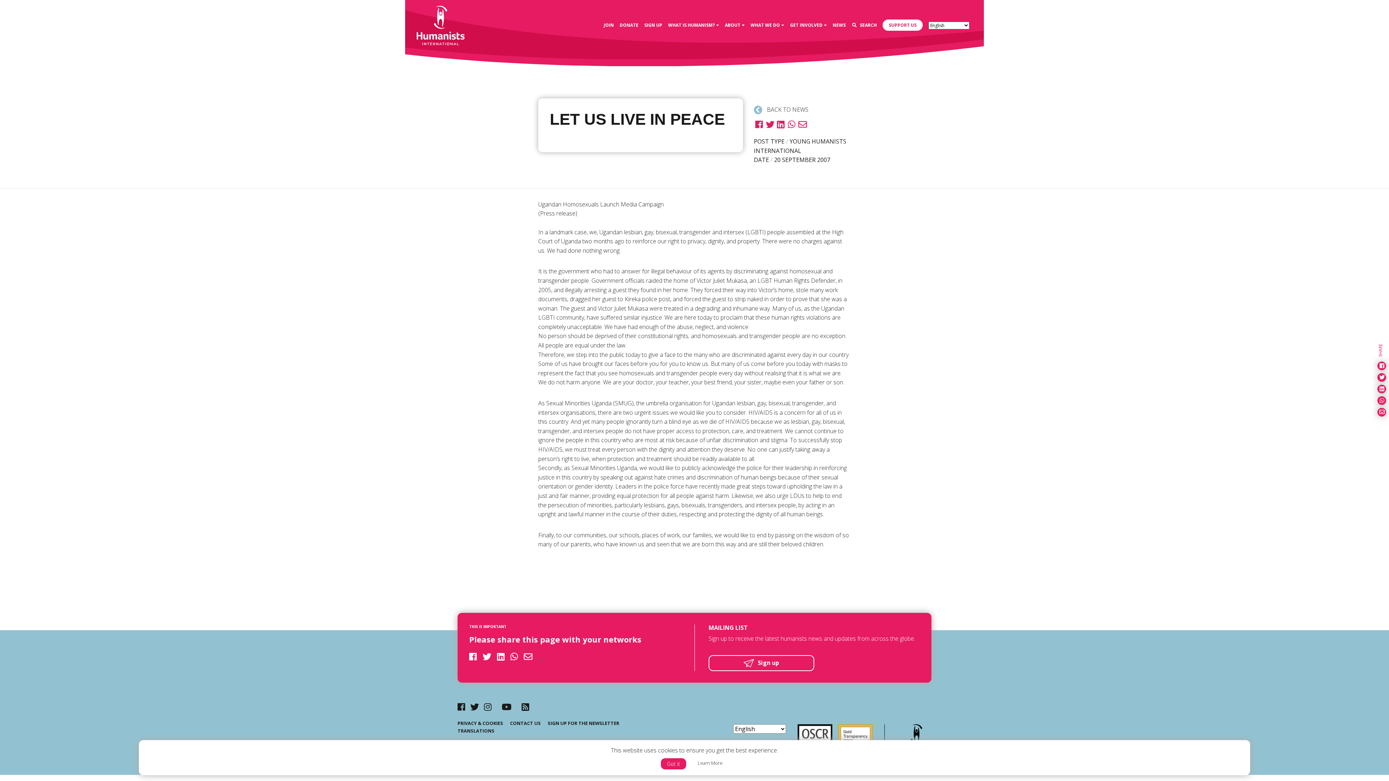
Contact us (525, 723)
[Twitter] (474, 707)
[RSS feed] (525, 707)
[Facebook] (461, 707)
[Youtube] (506, 707)
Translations (476, 730)
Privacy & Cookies (480, 723)
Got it (673, 763)
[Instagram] (488, 707)
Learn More (710, 763)
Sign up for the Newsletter (583, 723)
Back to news (786, 110)
